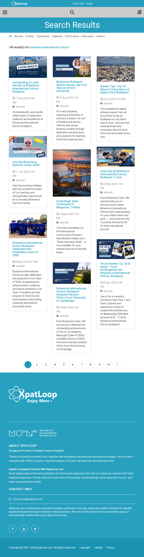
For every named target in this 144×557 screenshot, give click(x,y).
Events (30, 36)
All (10, 36)
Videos (100, 36)
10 (108, 364)
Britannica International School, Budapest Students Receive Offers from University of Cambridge (71, 294)
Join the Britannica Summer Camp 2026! (25, 163)
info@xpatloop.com (31, 499)
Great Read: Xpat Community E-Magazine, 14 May (68, 204)
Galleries (57, 36)
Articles (18, 36)
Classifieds (43, 36)
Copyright (85, 547)
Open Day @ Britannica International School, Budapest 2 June (115, 174)
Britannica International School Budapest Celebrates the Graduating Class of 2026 (27, 249)
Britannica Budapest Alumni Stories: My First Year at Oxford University (71, 86)
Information (72, 36)
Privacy (111, 547)
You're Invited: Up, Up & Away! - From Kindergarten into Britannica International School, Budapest (115, 270)
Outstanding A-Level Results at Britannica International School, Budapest (25, 87)
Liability (98, 547)
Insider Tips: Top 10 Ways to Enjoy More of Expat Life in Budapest (115, 89)
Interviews (87, 36)
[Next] (117, 364)
